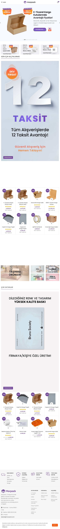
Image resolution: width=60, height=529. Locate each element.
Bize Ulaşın (43, 499)
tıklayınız (4, 527)
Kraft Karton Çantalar (34, 502)
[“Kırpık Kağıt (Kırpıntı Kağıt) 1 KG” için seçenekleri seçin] (37, 428)
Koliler (32, 497)
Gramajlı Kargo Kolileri (51, 227)
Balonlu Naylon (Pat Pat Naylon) (8, 432)
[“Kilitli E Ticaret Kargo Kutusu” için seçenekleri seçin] (51, 199)
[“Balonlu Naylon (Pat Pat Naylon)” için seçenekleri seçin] (8, 428)
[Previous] (1, 22)
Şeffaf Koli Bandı (37, 227)
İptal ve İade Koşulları (54, 500)
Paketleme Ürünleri (34, 509)
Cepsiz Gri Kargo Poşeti (22, 227)
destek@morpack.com (7, 517)
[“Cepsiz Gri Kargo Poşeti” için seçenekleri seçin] (23, 223)
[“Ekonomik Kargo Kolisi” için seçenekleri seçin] (37, 199)
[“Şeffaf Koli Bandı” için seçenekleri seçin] (37, 223)
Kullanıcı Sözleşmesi (54, 496)
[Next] (58, 22)
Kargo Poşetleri (35, 505)
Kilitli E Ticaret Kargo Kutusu (51, 203)
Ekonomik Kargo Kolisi (37, 202)
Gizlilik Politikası (55, 493)
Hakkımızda (44, 493)
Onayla (55, 525)
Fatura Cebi (22, 431)
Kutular (33, 499)
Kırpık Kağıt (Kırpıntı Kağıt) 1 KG (37, 432)
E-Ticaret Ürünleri (33, 493)
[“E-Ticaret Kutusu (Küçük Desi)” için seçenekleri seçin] (8, 199)
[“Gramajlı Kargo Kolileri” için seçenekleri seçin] (51, 223)
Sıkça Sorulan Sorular (44, 496)
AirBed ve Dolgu (33, 512)
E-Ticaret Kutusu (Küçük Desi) (8, 203)
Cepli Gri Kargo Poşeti (8, 227)
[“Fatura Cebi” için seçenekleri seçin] (23, 428)
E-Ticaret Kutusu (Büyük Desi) (23, 203)
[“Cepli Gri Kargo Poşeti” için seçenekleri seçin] (8, 223)
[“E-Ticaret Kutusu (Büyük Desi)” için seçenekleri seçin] (23, 199)
